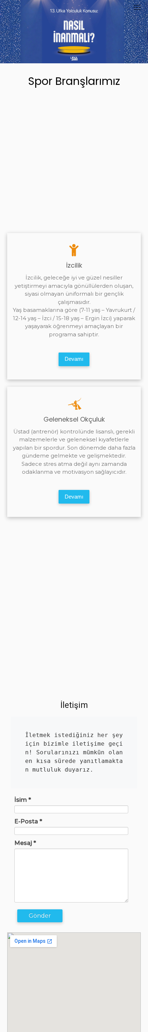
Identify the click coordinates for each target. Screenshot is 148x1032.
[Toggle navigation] (137, 7)
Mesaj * (25, 843)
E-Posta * (28, 821)
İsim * (22, 799)
